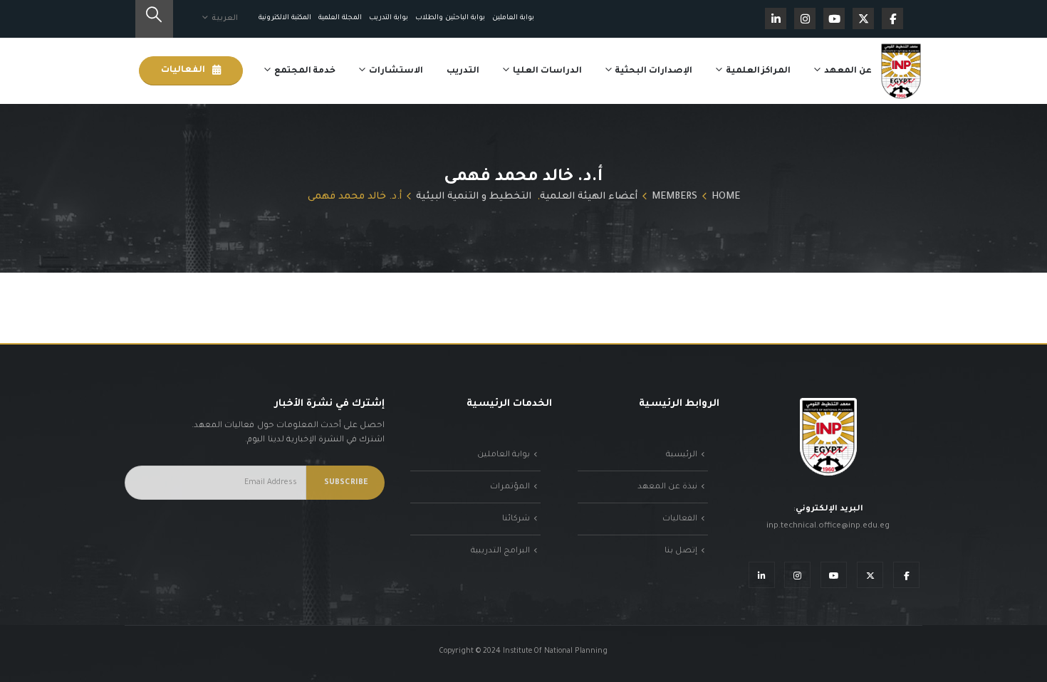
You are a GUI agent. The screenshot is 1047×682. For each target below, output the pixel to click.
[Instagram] (805, 18)
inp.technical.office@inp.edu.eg (828, 526)
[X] (863, 18)
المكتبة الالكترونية (285, 18)
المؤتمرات (510, 487)
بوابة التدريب (388, 18)
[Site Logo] (901, 71)
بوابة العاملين (513, 18)
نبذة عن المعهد (667, 487)
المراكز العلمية (758, 71)
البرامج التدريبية (500, 551)
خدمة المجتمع (305, 71)
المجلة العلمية (340, 18)
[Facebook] (892, 18)
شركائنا (516, 519)
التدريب (463, 71)
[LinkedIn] (775, 18)
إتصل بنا (681, 551)
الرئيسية (681, 455)
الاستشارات (396, 71)
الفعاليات (184, 70)
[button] (154, 19)
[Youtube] (834, 18)
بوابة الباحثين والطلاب (450, 18)
